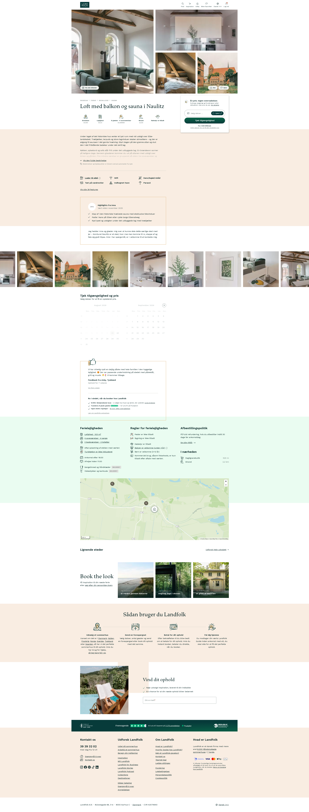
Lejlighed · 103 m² (92, 434)
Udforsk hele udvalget (216, 549)
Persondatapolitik (163, 775)
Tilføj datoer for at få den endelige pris (204, 128)
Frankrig (85, 641)
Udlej (197, 6)
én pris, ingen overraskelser (120, 408)
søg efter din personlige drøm (98, 585)
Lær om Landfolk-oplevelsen (98, 413)
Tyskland (93, 100)
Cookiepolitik (161, 778)
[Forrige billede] (80, 554)
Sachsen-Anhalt (103, 100)
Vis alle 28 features (89, 189)
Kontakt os (90, 760)
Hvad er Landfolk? (164, 746)
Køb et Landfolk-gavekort (167, 753)
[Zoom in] (226, 481)
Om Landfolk (164, 739)
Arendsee (114, 100)
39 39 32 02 (88, 746)
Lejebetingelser (162, 771)
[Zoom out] (226, 485)
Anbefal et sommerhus (128, 750)
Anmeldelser (124, 790)
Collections (123, 775)
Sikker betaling (125, 783)
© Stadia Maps (204, 539)
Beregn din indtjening (128, 753)
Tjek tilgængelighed (204, 120)
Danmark (102, 638)
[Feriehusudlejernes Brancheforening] (221, 726)
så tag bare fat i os (97, 653)
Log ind (226, 6)
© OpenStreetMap (223, 539)
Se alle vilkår (187, 442)
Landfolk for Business (128, 765)
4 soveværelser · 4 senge (95, 438)
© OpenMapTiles (213, 539)
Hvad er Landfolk (205, 739)
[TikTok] (93, 767)
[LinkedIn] (97, 767)
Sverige (100, 641)
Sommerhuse (84, 100)
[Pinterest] (89, 767)
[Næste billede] (229, 554)
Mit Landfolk (124, 761)
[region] (154, 509)
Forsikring (160, 768)
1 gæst (217, 113)
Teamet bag (160, 760)
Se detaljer (215, 105)
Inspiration (190, 6)
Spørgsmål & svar (93, 756)
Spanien (89, 644)
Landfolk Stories (125, 768)
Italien (111, 638)
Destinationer (124, 778)
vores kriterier (150, 403)
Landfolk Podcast (126, 771)
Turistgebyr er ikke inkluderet (98, 452)
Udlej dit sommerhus (128, 746)
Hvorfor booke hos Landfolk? (168, 750)
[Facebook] (85, 767)
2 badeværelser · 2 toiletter (96, 442)
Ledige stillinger (162, 763)
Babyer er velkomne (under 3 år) (150, 448)
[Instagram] (81, 767)
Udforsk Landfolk (130, 739)
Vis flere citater (94, 388)
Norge (93, 641)
